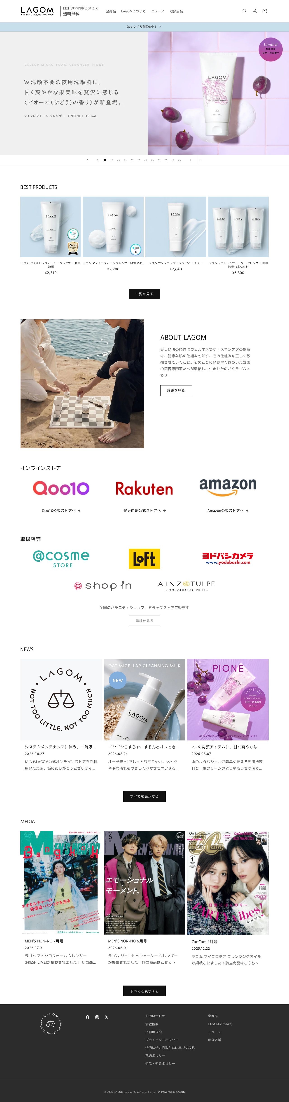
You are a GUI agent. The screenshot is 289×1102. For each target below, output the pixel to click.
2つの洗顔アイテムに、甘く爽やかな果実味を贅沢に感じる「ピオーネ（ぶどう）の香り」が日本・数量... (226, 746)
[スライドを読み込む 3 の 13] (111, 160)
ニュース (214, 1032)
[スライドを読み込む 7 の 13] (138, 160)
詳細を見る (176, 390)
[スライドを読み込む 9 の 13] (152, 160)
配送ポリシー (155, 1055)
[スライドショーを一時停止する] (202, 160)
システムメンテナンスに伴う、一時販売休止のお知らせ (60, 746)
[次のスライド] (191, 160)
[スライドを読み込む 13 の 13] (179, 160)
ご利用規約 (153, 1032)
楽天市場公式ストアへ (142, 510)
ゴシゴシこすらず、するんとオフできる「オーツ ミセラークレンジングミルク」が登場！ (144, 746)
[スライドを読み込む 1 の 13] (98, 160)
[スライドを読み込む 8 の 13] (145, 160)
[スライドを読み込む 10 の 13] (159, 160)
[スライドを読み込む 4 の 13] (118, 160)
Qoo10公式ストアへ (59, 510)
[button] (245, 11)
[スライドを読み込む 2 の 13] (105, 160)
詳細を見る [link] (144, 620)
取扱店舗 (214, 1039)
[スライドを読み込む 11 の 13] (166, 160)
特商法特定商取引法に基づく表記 (170, 1047)
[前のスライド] (87, 160)
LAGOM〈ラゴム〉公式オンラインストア (137, 1091)
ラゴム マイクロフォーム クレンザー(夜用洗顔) (113, 263)
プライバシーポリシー (161, 1039)
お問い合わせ (155, 1016)
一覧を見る (144, 293)
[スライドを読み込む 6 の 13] (132, 160)
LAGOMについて (220, 1024)
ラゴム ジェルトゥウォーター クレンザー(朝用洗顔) (51, 264)
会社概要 (151, 1024)
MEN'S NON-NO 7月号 (44, 940)
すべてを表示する (144, 796)
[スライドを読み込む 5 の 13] (125, 160)
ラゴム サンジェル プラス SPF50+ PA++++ (176, 263)
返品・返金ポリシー (160, 1063)
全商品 (213, 1016)
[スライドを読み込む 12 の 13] (172, 160)
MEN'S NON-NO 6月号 (127, 940)
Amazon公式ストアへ (225, 510)
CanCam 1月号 (205, 941)
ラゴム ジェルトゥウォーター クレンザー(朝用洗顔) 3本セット (238, 264)
